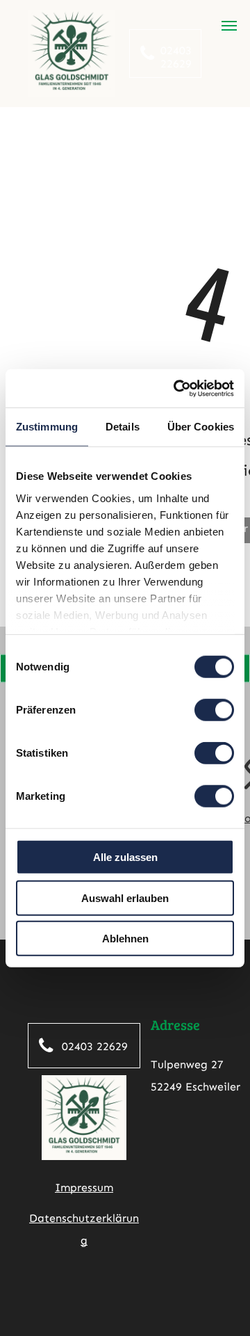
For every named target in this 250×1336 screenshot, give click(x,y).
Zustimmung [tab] (47, 427)
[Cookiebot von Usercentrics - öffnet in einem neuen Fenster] (176, 388)
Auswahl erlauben (125, 897)
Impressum (84, 1187)
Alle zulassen (125, 857)
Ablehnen (125, 938)
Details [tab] (123, 427)
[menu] (229, 26)
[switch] (214, 710)
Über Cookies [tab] (200, 427)
